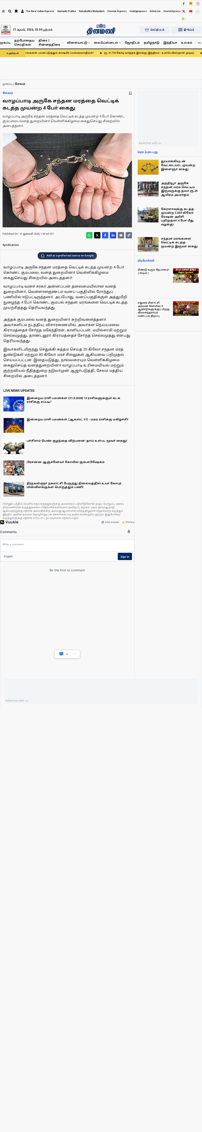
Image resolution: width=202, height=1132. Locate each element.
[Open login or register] (22, 11)
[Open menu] (3, 11)
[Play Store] (183, 18)
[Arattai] (190, 3)
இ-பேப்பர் (189, 29)
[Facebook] (183, 3)
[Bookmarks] (16, 11)
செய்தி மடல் (157, 29)
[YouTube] (190, 11)
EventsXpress (172, 11)
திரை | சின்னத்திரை (49, 43)
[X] (183, 11)
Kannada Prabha (66, 11)
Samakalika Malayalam (91, 11)
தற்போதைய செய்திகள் (24, 43)
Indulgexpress (138, 11)
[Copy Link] (129, 235)
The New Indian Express (40, 11)
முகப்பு (5, 43)
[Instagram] (197, 3)
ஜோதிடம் (132, 43)
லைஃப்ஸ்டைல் (106, 43)
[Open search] (10, 11)
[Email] (121, 235)
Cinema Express (117, 11)
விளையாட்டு (77, 43)
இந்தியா (170, 43)
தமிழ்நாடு (151, 43)
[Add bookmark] (130, 93)
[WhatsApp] (197, 11)
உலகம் (186, 43)
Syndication (11, 245)
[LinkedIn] (113, 235)
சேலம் (8, 93)
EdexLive (155, 11)
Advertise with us (150, 143)
